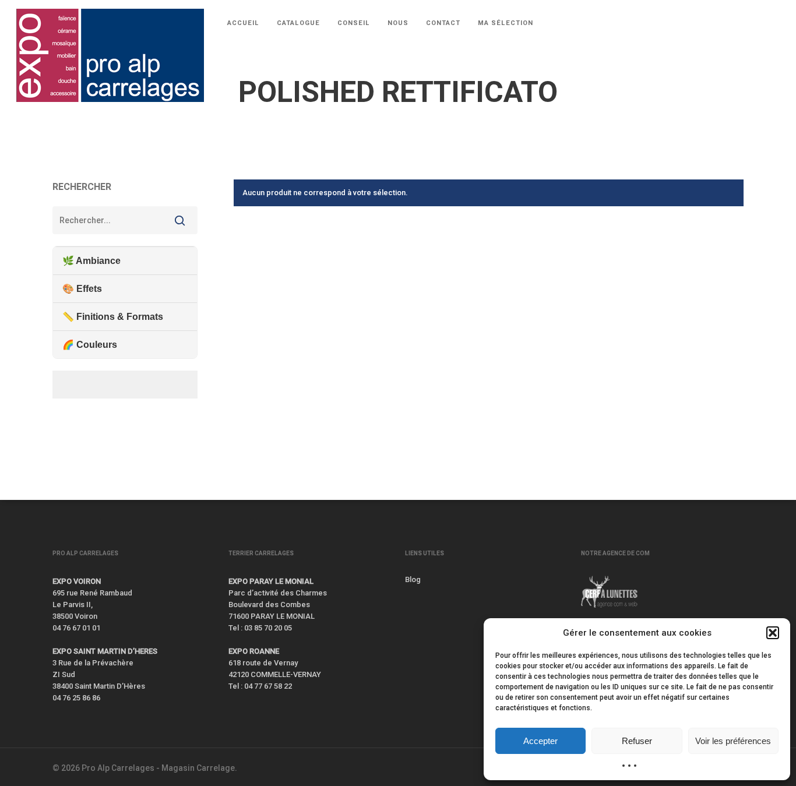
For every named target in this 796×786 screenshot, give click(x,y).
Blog (413, 579)
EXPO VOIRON (76, 581)
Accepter (540, 741)
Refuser (637, 741)
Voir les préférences (733, 741)
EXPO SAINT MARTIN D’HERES (104, 651)
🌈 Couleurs (89, 345)
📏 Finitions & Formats (112, 317)
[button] (773, 633)
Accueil (65, 135)
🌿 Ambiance (91, 261)
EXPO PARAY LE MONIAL (271, 581)
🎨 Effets (82, 289)
